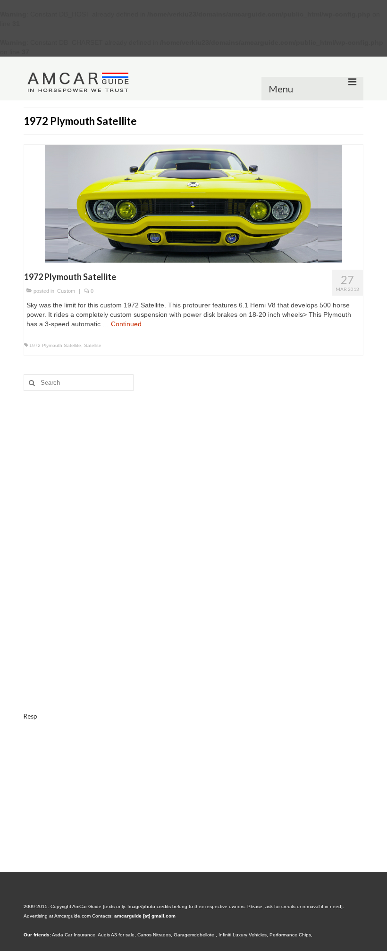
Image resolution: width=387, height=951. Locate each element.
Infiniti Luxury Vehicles (243, 934)
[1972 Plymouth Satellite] (193, 203)
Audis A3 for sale (116, 934)
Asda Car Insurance (73, 934)
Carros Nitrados (154, 934)
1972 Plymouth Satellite (55, 345)
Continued (126, 324)
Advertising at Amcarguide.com (57, 915)
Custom (66, 291)
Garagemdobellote (195, 934)
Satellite (92, 345)
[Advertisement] (193, 471)
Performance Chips (290, 934)
